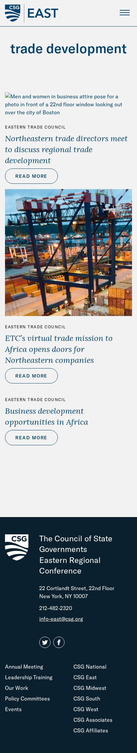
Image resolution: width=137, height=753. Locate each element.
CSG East (85, 677)
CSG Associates (92, 719)
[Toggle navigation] (124, 12)
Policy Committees (27, 698)
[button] (46, 642)
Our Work (16, 688)
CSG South (86, 698)
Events (13, 709)
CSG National (89, 666)
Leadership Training (29, 677)
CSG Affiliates (90, 730)
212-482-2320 (55, 608)
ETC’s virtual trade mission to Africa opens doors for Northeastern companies (59, 349)
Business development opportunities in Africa (46, 416)
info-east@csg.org (61, 618)
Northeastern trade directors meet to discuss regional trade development (66, 149)
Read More (31, 176)
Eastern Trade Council (35, 127)
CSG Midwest (89, 688)
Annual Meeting (24, 666)
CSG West (85, 709)
